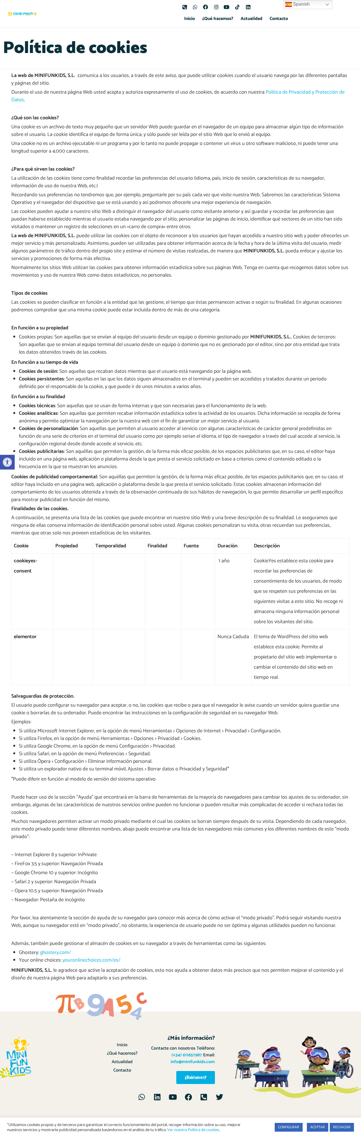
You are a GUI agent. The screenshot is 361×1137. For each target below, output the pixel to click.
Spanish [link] (301, 4)
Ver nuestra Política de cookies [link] (193, 1130)
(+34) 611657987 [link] (186, 1055)
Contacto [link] (279, 19)
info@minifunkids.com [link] (193, 1062)
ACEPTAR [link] (317, 1127)
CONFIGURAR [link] (288, 1127)
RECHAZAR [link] (342, 1127)
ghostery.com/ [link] (55, 952)
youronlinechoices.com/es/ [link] (91, 960)
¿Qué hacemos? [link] (217, 19)
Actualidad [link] (251, 19)
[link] (7, 462)
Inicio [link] (189, 19)
